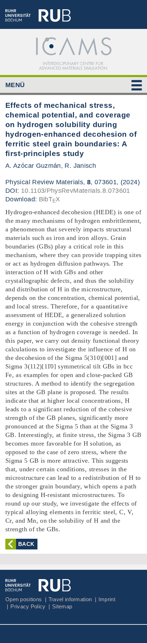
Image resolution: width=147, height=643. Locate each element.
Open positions (23, 599)
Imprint (106, 599)
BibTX (49, 199)
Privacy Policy (27, 606)
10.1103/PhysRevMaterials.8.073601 (75, 190)
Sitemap (62, 606)
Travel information (70, 599)
